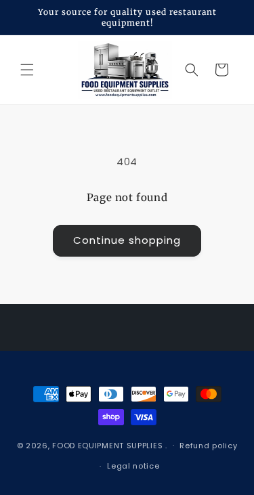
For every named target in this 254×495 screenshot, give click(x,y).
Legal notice (133, 465)
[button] (27, 70)
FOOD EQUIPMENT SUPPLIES (108, 444)
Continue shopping (127, 240)
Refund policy (208, 445)
